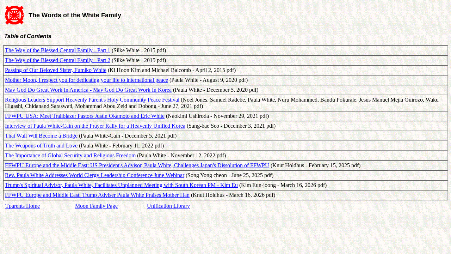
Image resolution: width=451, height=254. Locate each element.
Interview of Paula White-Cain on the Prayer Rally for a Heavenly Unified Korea (95, 126)
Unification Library (168, 206)
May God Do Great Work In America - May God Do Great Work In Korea (88, 90)
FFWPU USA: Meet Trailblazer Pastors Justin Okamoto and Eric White (85, 116)
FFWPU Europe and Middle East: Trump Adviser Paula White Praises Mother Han (97, 195)
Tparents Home (22, 206)
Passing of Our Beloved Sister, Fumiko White (55, 70)
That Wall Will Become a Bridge (41, 136)
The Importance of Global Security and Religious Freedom (70, 155)
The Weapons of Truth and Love (41, 146)
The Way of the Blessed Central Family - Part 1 (57, 50)
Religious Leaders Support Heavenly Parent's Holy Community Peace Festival (92, 100)
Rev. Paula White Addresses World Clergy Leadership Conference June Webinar (94, 175)
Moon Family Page (96, 206)
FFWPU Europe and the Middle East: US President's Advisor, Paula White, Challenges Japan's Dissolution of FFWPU (137, 165)
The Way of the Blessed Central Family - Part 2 (57, 60)
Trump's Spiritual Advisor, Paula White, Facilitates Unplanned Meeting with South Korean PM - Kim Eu (121, 185)
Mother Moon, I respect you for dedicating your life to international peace (86, 80)
